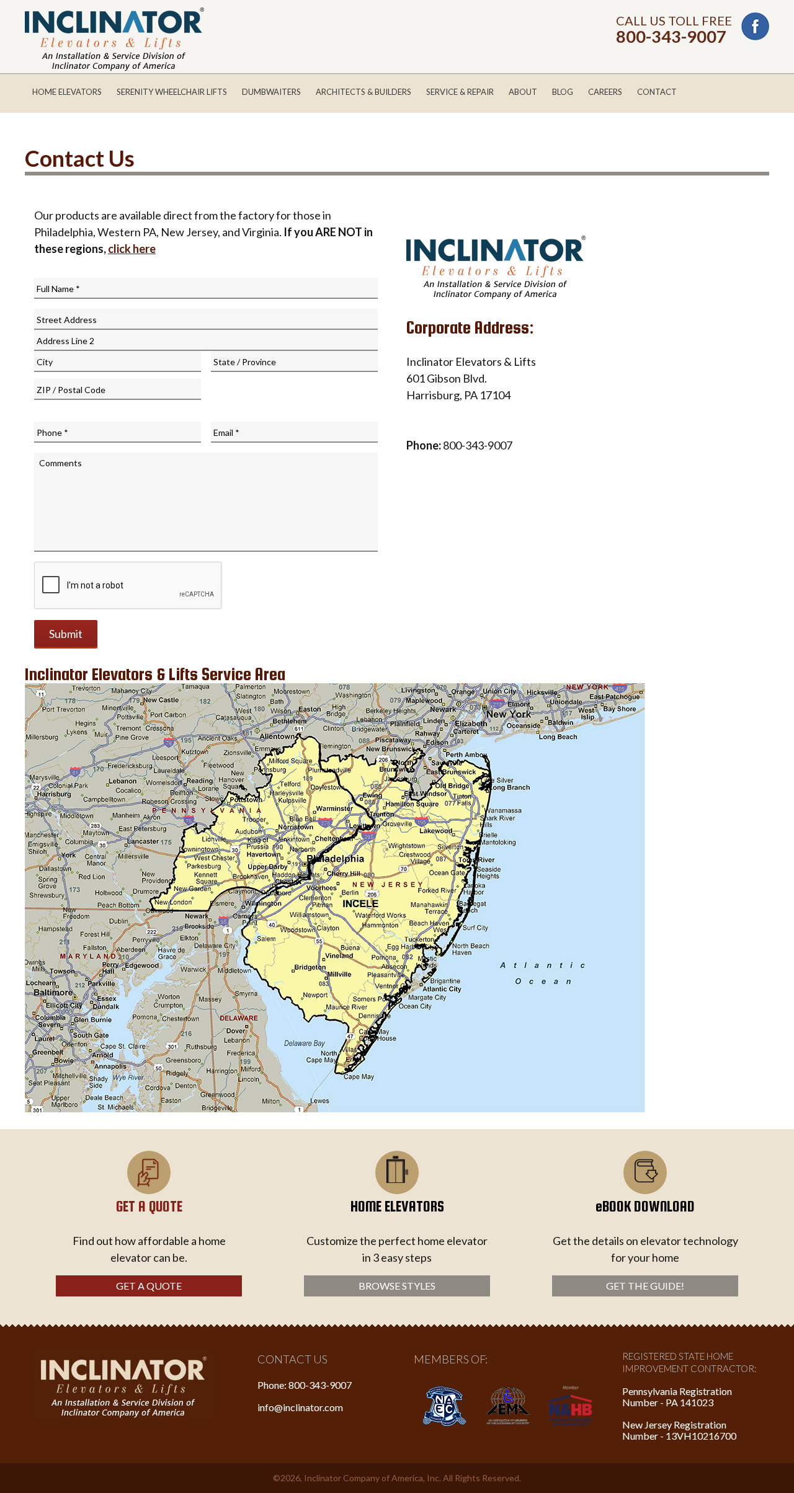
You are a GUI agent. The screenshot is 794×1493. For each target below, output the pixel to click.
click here (132, 248)
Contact (657, 92)
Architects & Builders (363, 92)
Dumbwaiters (271, 92)
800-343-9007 (671, 36)
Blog (562, 92)
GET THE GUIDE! (645, 1285)
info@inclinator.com (300, 1407)
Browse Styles (397, 1285)
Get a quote (149, 1285)
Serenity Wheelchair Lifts (172, 92)
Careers (605, 92)
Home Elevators (67, 92)
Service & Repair (460, 92)
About (523, 92)
